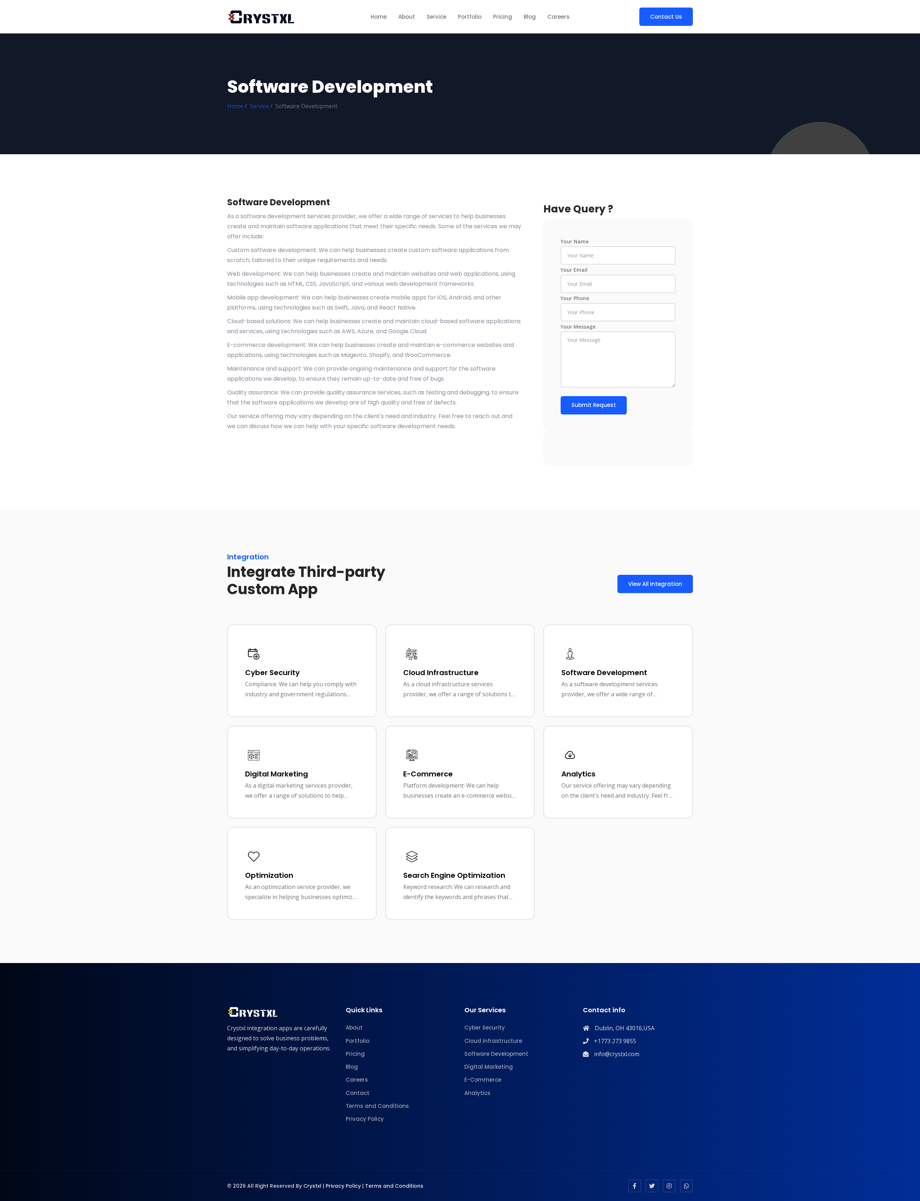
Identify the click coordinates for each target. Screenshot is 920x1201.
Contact (357, 1093)
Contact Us (666, 16)
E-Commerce (482, 1079)
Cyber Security (484, 1027)
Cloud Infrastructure (493, 1041)
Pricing (502, 16)
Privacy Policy (365, 1119)
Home (379, 16)
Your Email (574, 269)
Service (436, 16)
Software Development (496, 1054)
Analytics (477, 1093)
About (406, 16)
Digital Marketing (488, 1067)
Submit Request (593, 405)
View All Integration (655, 584)
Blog (530, 16)
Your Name (575, 241)
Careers (558, 16)
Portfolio (470, 16)
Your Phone (575, 298)
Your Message (578, 326)
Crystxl (312, 1185)
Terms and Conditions (377, 1106)
